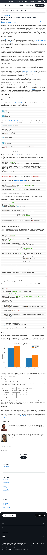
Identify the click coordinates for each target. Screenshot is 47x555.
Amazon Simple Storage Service (19, 180)
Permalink (3, 22)
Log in (23, 457)
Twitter (5, 502)
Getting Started (6, 466)
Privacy (3, 547)
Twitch (5, 506)
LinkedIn (5, 504)
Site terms (8, 547)
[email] (31, 546)
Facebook (6, 503)
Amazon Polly (5, 485)
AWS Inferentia (4, 31)
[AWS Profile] (44, 1)
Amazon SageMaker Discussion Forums (24, 415)
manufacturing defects (29, 68)
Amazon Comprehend (7, 480)
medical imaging (38, 68)
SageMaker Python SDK (18, 102)
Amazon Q (5, 486)
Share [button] (14, 22)
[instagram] (37, 543)
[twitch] (39, 543)
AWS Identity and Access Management (14, 120)
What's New (5, 468)
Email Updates (7, 507)
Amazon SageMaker (5, 39)
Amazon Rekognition (7, 487)
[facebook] (33, 543)
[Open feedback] (46, 277)
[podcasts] (43, 543)
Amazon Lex (5, 483)
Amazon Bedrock (6, 479)
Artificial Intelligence (5, 15)
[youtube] (41, 543)
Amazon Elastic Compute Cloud (40, 40)
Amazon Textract (6, 490)
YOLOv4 (33, 88)
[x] (31, 543)
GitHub (17, 154)
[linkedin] (35, 543)
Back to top (23, 551)
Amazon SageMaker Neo (11, 41)
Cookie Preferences (15, 547)
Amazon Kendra (6, 482)
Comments (9, 22)
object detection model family (29, 71)
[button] (40, 5)
